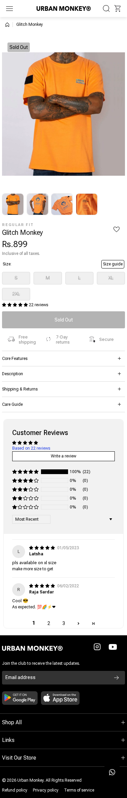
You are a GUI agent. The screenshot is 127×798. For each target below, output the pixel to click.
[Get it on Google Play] (20, 698)
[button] (117, 8)
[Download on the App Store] (60, 698)
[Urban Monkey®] (64, 8)
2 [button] (48, 623)
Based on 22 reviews (31, 448)
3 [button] (63, 623)
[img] (42, 547)
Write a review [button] (63, 456)
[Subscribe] (116, 677)
